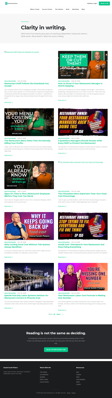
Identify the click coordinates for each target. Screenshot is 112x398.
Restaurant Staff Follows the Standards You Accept (26, 84)
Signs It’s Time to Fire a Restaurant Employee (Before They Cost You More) (27, 195)
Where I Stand (34, 9)
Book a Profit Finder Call (56, 349)
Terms (68, 393)
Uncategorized (10, 81)
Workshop (75, 9)
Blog (83, 9)
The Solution (59, 9)
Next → (60, 314)
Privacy (74, 393)
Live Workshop (44, 374)
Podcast (78, 374)
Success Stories (47, 9)
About (78, 382)
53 (54, 314)
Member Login (92, 3)
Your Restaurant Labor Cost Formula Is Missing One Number (81, 296)
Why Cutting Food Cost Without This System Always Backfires (27, 245)
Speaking (42, 377)
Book (67, 9)
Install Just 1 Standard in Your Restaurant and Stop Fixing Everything (81, 245)
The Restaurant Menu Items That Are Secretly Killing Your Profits (27, 141)
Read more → (8, 102)
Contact (78, 384)
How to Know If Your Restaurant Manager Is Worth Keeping (80, 84)
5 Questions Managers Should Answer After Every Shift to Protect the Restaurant (80, 141)
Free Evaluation (80, 379)
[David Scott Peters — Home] (11, 3)
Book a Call (104, 3)
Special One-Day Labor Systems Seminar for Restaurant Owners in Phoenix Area (26, 296)
